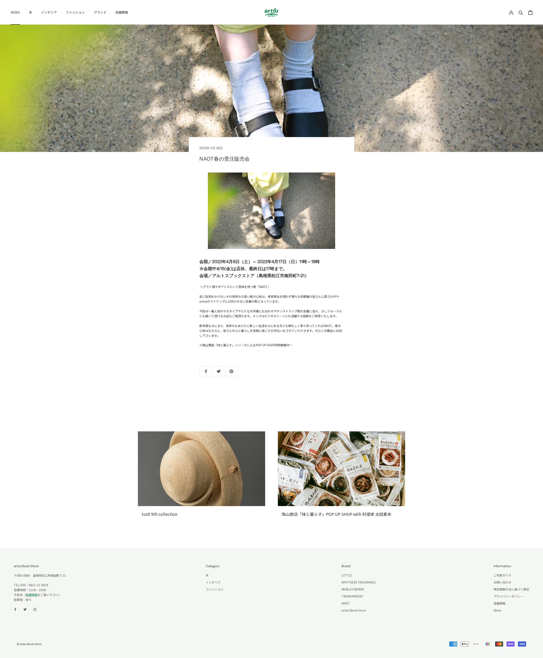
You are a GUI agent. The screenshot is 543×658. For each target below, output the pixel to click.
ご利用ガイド (502, 575)
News (497, 610)
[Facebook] (15, 608)
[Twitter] (25, 608)
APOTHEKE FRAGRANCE (358, 582)
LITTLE (346, 575)
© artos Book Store (29, 644)
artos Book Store (353, 610)
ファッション (75, 12)
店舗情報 (121, 12)
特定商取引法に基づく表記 (511, 589)
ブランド (100, 12)
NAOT (345, 603)
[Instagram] (34, 608)
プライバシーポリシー (508, 596)
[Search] (521, 12)
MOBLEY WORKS (352, 589)
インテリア (49, 12)
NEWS (15, 12)
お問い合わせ (502, 582)
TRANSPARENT (352, 596)
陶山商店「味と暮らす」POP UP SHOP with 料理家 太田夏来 (336, 514)
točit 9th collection (160, 514)
